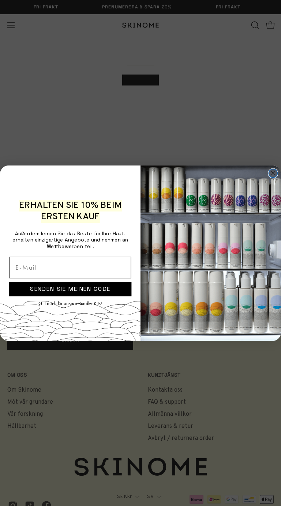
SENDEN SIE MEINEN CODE (70, 289)
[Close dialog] (273, 173)
